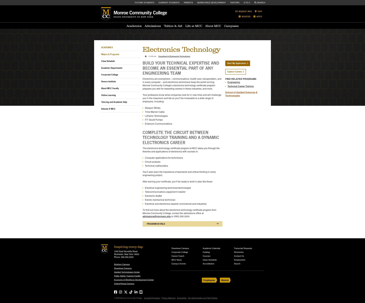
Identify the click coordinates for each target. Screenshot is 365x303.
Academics (134, 26)
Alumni (225, 280)
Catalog (206, 252)
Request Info (245, 11)
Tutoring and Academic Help (114, 102)
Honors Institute (108, 81)
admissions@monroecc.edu (157, 216)
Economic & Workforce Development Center (134, 280)
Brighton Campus (122, 264)
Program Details (156, 223)
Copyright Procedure (152, 298)
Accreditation (208, 264)
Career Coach (178, 256)
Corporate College (109, 74)
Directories (239, 252)
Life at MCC (193, 26)
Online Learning (108, 95)
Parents (188, 2)
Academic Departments (111, 68)
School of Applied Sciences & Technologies (241, 94)
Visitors (234, 2)
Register (245, 16)
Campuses (231, 26)
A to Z (247, 2)
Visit (259, 11)
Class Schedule (108, 61)
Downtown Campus (123, 268)
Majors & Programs (110, 54)
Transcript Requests (243, 248)
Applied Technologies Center (127, 272)
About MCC (213, 26)
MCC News (177, 260)
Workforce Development (211, 2)
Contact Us (239, 256)
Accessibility (181, 298)
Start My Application (236, 63)
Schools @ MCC (108, 108)
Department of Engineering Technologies (174, 56)
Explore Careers (234, 71)
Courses (206, 256)
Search (261, 2)
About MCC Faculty (110, 88)
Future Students (144, 2)
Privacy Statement (169, 298)
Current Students (169, 2)
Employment (239, 260)
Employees (209, 280)
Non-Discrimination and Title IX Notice (202, 298)
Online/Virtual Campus (124, 283)
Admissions (153, 26)
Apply (259, 16)
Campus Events (179, 264)
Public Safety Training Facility (127, 276)
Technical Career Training (241, 86)
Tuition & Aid (173, 26)
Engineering (234, 82)
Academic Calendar (211, 248)
